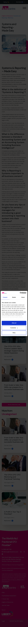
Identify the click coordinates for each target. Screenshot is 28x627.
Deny (14, 332)
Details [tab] (14, 297)
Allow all (14, 323)
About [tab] (23, 297)
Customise (13, 327)
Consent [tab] (5, 297)
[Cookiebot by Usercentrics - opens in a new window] (20, 293)
